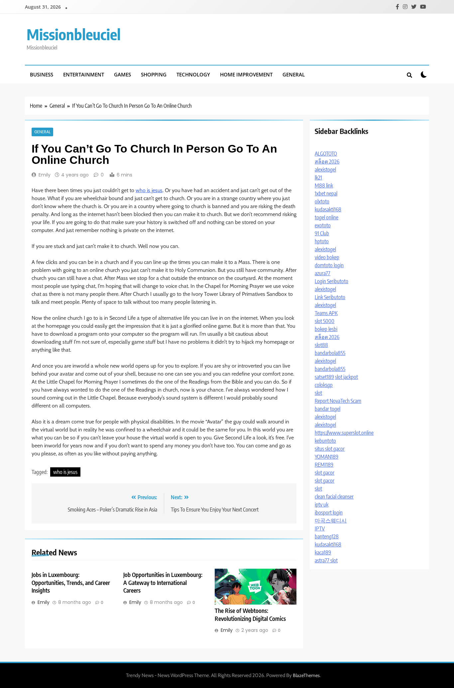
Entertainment (83, 74)
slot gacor (324, 472)
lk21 (318, 177)
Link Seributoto (330, 297)
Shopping (154, 74)
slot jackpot (346, 377)
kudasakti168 (328, 209)
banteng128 (327, 536)
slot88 (321, 345)
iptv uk (321, 504)
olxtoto (322, 201)
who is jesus (149, 190)
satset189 (324, 377)
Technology (193, 74)
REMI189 (324, 464)
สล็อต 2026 (327, 161)
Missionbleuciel (74, 34)
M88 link (324, 185)
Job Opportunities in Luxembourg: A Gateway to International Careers (162, 582)
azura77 (322, 273)
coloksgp (324, 385)
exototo (323, 225)
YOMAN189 (326, 456)
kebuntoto (325, 440)
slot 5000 (324, 321)
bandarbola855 (330, 353)
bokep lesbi (326, 329)
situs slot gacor (330, 448)
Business (41, 74)
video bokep (327, 257)
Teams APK (326, 313)
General (294, 74)
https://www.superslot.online (344, 432)
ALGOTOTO (326, 153)
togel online (326, 217)
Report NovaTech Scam (338, 401)
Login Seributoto (331, 281)
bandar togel (327, 408)
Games (122, 74)
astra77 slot (326, 560)
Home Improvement (246, 74)
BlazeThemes (306, 675)
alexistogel (325, 169)
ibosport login (329, 512)
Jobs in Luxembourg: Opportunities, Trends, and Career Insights (71, 582)
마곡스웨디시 (331, 520)
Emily (45, 175)
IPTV (320, 528)
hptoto (322, 241)
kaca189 (323, 552)
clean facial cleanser (334, 496)
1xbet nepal (326, 193)
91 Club (322, 233)
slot (318, 393)
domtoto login (329, 265)
